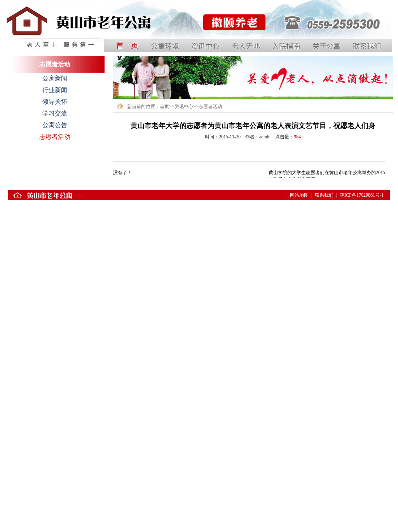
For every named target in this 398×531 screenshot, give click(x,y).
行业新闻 (54, 90)
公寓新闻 (54, 78)
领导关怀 (54, 101)
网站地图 (299, 195)
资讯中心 (184, 106)
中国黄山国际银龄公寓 (29, 42)
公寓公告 (54, 125)
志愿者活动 (54, 136)
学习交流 (54, 113)
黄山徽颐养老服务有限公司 (230, 42)
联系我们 (324, 195)
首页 (164, 106)
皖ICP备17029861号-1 (362, 195)
